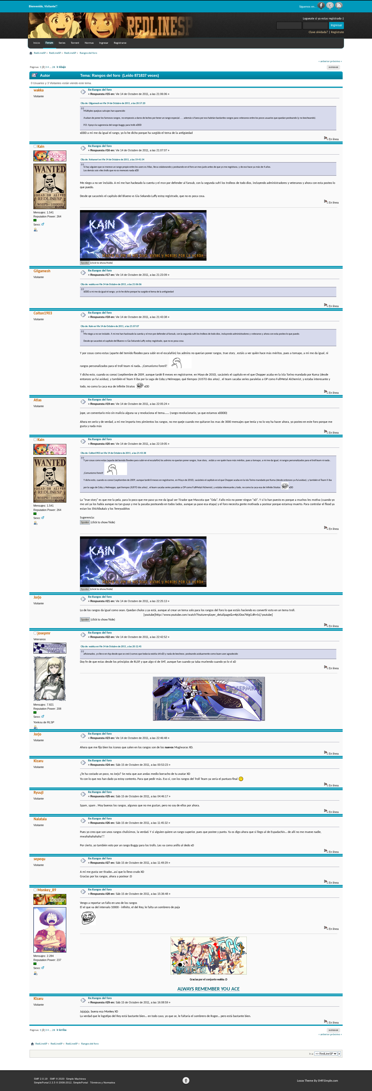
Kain (40, 147)
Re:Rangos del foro (100, 89)
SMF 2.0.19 (41, 1078)
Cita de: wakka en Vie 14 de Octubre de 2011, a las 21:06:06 (111, 284)
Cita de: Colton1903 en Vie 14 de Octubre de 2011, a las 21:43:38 (113, 453)
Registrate (337, 32)
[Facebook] (321, 9)
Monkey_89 (46, 890)
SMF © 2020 (57, 1078)
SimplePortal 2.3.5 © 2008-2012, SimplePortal (61, 1082)
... (50, 67)
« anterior (324, 61)
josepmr (43, 633)
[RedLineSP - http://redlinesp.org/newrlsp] (114, 37)
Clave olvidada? (318, 32)
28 (53, 67)
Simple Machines (76, 1078)
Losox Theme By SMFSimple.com (317, 1080)
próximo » (336, 61)
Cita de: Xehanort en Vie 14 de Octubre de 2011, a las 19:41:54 (112, 159)
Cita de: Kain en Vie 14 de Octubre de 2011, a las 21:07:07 (110, 326)
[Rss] (339, 9)
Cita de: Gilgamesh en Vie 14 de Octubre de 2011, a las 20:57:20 (113, 103)
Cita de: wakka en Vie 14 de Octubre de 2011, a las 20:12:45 (111, 646)
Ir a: (311, 1053)
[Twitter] (330, 9)
